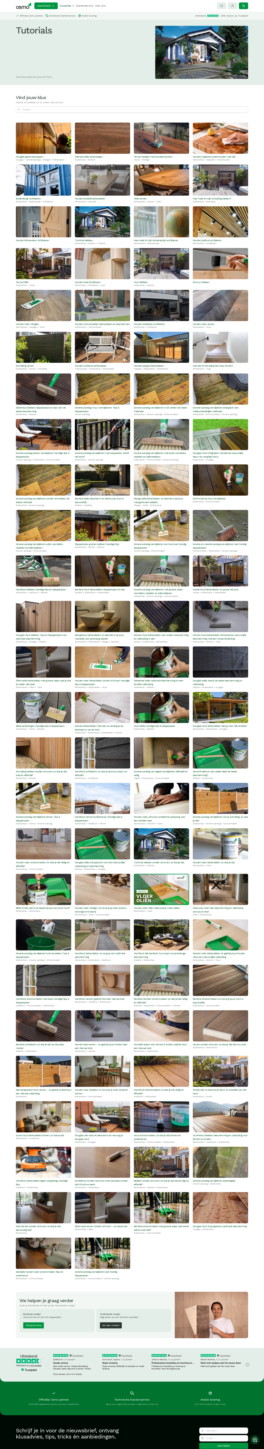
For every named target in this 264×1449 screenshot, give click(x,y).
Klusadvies (65, 5)
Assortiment (43, 5)
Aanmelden (223, 1445)
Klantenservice (84, 5)
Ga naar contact (110, 1325)
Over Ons (100, 5)
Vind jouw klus (33, 1325)
